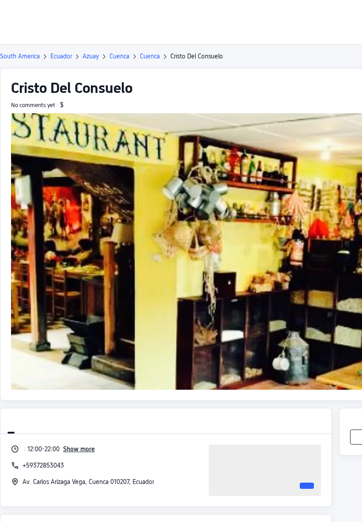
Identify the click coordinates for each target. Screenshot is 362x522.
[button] (327, 14)
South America (20, 56)
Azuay (91, 56)
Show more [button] (79, 449)
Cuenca (119, 56)
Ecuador (61, 56)
